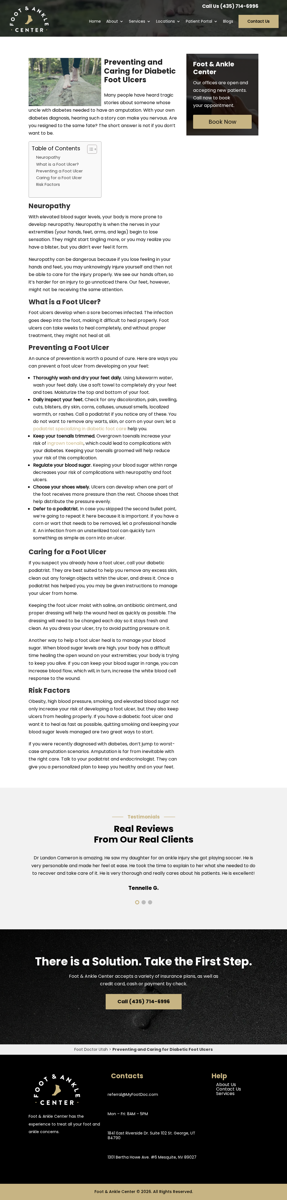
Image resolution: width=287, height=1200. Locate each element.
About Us (226, 1084)
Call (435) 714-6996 (143, 1001)
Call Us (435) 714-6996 (230, 7)
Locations (165, 21)
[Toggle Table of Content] (89, 149)
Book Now (222, 122)
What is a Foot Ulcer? (57, 164)
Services (137, 21)
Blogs (228, 21)
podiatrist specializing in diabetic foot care (79, 428)
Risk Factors (48, 184)
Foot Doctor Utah (91, 1049)
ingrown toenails (65, 443)
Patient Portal (199, 21)
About (112, 21)
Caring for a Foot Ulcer (59, 178)
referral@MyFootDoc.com (133, 1094)
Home (95, 21)
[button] (137, 902)
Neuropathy (48, 157)
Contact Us (258, 21)
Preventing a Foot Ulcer (59, 171)
